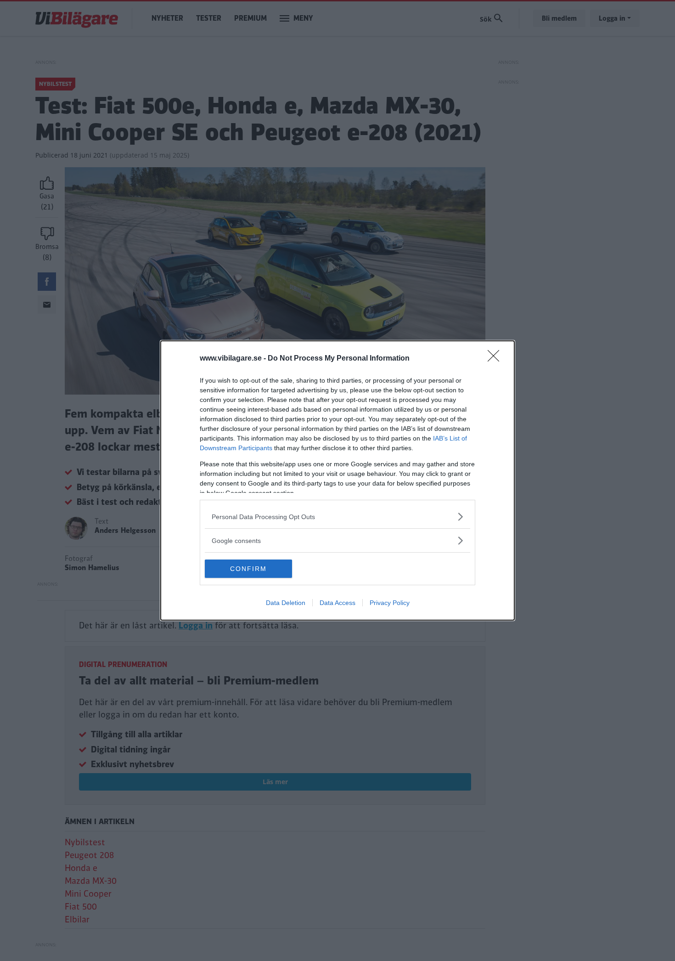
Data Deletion (285, 602)
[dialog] (337, 480)
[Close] (496, 358)
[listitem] (337, 516)
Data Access (337, 602)
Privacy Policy (390, 602)
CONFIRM (248, 568)
